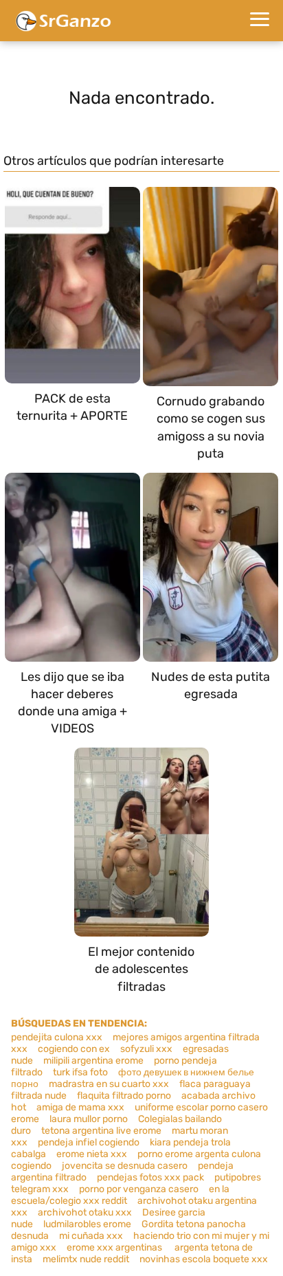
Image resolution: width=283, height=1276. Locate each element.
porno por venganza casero (139, 1189)
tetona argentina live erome (101, 1131)
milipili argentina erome (93, 1060)
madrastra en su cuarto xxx (109, 1084)
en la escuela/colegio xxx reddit (120, 1195)
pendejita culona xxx (56, 1037)
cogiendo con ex (74, 1049)
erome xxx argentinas (115, 1247)
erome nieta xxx (91, 1154)
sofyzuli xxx (146, 1049)
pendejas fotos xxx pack (150, 1177)
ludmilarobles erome (87, 1224)
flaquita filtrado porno (124, 1095)
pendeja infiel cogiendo (88, 1142)
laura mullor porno (88, 1119)
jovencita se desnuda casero (125, 1166)
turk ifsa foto (80, 1072)
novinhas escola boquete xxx (203, 1259)
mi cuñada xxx (91, 1236)
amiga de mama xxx (80, 1107)
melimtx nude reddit (86, 1259)
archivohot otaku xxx (85, 1212)
